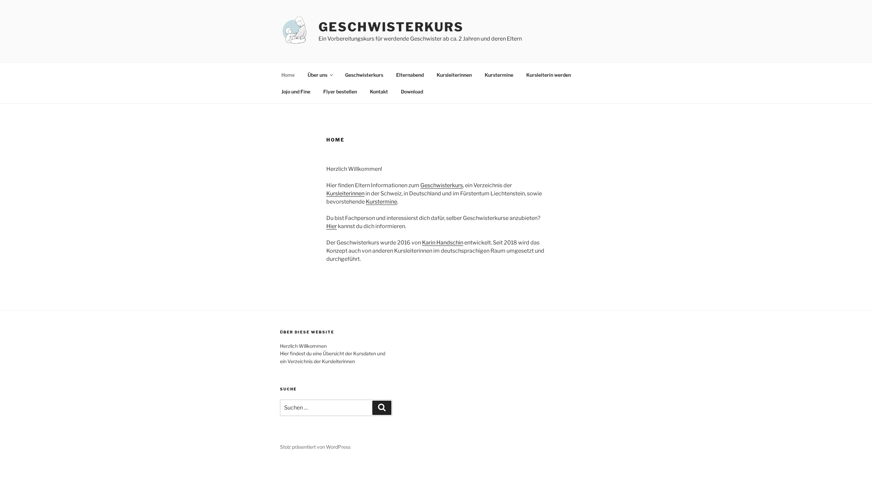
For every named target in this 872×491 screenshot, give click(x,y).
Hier (331, 226)
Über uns (317, 75)
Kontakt (379, 91)
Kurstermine (499, 75)
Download (412, 91)
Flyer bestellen (340, 91)
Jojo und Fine (295, 91)
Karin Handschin (442, 242)
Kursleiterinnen (454, 75)
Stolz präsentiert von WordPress (315, 447)
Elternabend (410, 75)
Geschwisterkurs (390, 26)
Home (288, 75)
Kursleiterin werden (548, 75)
